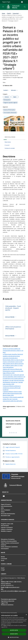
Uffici (2, 508)
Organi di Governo (6, 504)
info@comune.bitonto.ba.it (12, 587)
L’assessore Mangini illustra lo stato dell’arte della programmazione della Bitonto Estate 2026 (12, 393)
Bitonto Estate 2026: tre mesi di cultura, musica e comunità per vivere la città (13, 361)
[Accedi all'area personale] (21, 2)
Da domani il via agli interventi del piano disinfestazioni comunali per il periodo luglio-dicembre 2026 (13, 382)
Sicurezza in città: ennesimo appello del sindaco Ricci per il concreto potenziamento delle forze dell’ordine (13, 399)
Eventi (2, 568)
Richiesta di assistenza (7, 605)
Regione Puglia (6, 2)
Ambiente (3, 545)
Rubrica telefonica (6, 584)
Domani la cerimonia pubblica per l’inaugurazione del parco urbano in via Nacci (13, 350)
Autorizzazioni (5, 548)
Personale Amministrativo (8, 514)
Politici (3, 512)
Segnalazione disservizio (7, 601)
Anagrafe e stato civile (7, 524)
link (6, 627)
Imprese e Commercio (7, 527)
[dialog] (14, 626)
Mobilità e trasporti (6, 531)
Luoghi (3, 570)
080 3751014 (17, 582)
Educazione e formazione (7, 539)
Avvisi (2, 560)
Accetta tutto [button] (14, 630)
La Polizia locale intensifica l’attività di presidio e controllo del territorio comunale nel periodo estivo (13, 356)
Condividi (5, 90)
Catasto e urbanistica (6, 529)
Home (3, 13)
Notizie (3, 557)
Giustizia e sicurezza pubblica (9, 541)
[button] (14, 637)
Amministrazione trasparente (9, 613)
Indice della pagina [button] (10, 137)
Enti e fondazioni (5, 510)
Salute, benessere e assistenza (9, 547)
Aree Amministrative (6, 506)
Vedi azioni (13, 90)
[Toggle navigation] (3, 7)
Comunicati (16, 13)
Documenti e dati (5, 515)
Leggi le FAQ (4, 603)
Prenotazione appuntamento (8, 599)
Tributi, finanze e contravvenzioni (10, 543)
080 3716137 (10, 582)
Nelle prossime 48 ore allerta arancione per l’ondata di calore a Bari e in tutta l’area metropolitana (13, 365)
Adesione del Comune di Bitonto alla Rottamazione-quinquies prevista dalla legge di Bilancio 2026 (13, 371)
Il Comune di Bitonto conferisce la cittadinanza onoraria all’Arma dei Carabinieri (12, 388)
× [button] (26, 614)
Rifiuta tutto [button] (14, 634)
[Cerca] (25, 7)
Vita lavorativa (5, 525)
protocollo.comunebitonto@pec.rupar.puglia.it (13, 591)
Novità (9, 13)
